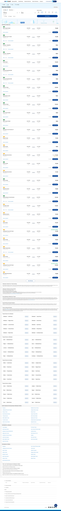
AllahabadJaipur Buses (36, 316)
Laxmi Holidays (5, 427)
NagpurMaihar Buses (36, 390)
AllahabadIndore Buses (36, 320)
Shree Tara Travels (5, 441)
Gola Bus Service (33, 431)
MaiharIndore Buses (7, 362)
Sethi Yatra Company (6, 437)
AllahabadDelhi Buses (7, 316)
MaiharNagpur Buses (36, 366)
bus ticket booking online (31, 299)
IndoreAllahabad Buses (36, 343)
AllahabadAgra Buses (36, 324)
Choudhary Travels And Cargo (7, 435)
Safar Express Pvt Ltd (34, 433)
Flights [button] (4, 4)
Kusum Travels (5, 450)
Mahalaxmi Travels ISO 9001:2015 (8, 431)
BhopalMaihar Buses (7, 394)
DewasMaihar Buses (7, 398)
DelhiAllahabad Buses (7, 339)
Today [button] (38, 12)
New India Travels (33, 437)
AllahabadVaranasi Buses (8, 328)
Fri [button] (45, 12)
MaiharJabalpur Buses (36, 362)
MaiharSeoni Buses (7, 379)
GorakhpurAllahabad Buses (37, 355)
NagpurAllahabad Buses (8, 343)
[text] (30, 4)
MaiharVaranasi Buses (36, 375)
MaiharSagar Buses (36, 379)
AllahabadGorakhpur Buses (37, 332)
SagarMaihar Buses (36, 402)
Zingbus (32, 435)
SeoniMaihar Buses (7, 402)
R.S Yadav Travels (33, 427)
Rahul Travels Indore (6, 456)
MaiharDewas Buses (7, 375)
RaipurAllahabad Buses (8, 355)
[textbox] (10, 12)
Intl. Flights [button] (17, 4)
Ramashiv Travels (5, 454)
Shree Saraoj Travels (6, 429)
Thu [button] (42, 12)
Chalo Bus (4, 446)
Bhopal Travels (33, 458)
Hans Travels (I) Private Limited (35, 429)
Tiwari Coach (33, 448)
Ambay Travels (5, 452)
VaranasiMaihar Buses (36, 398)
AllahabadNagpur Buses (8, 320)
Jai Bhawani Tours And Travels (7, 448)
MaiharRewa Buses (7, 366)
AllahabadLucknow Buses (8, 324)
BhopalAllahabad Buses (37, 351)
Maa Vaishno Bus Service (6, 460)
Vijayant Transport (33, 450)
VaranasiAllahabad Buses (8, 351)
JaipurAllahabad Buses (36, 339)
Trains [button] (12, 4)
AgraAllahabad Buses (36, 347)
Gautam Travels (5, 458)
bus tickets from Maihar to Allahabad (14, 293)
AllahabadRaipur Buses (8, 332)
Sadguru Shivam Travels (34, 452)
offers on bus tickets (7, 309)
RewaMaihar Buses (7, 390)
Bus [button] (8, 4)
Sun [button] (52, 12)
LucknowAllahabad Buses (8, 347)
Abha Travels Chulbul (34, 439)
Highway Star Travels (6, 433)
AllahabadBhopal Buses (37, 328)
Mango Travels (33, 454)
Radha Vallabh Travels (6, 439)
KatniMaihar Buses (36, 394)
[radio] (5, 9)
